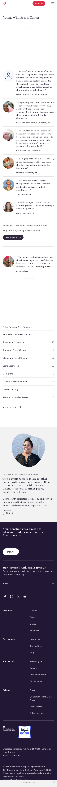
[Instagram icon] (11, 596)
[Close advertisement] (54, 782)
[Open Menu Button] (52, 3)
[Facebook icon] (4, 596)
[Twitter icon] (17, 596)
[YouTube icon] (24, 596)
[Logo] (4, 3)
